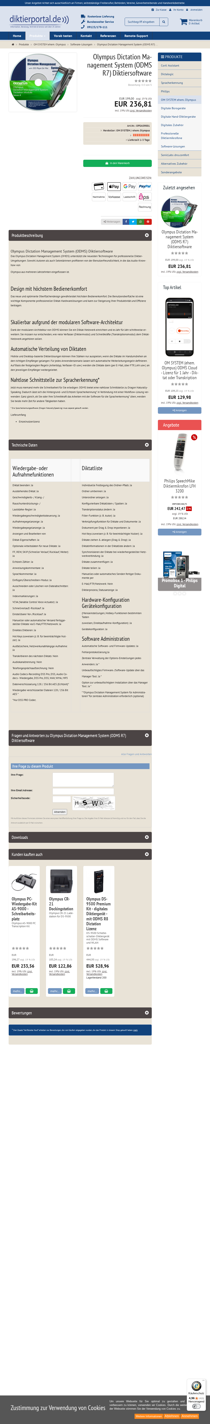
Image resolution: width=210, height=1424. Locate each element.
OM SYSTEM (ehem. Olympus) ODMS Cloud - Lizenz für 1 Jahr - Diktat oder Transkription (179, 370)
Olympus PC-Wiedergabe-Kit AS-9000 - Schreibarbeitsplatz (24, 909)
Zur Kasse (161, 9)
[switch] (196, 1406)
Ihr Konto (178, 9)
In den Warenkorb (119, 163)
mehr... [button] (17, 991)
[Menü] (203, 1381)
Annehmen (190, 1416)
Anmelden (196, 9)
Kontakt (86, 36)
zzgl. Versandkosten (141, 110)
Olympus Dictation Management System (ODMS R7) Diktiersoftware (180, 239)
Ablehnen (172, 1416)
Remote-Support (136, 36)
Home (17, 36)
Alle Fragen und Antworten (136, 754)
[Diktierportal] (39, 21)
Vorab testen (63, 36)
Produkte (36, 36)
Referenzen (108, 36)
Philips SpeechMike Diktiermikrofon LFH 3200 (179, 486)
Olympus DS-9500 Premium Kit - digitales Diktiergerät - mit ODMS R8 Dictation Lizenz (98, 913)
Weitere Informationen (149, 1416)
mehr (135, 1030)
